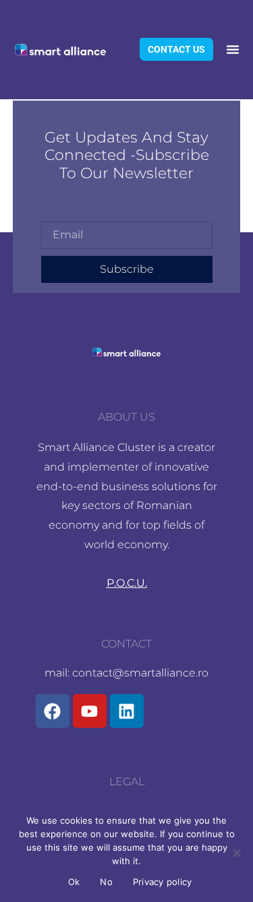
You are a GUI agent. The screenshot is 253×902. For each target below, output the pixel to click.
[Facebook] (52, 711)
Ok (74, 881)
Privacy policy (162, 881)
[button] (233, 49)
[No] (236, 852)
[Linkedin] (127, 711)
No (106, 881)
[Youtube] (90, 711)
